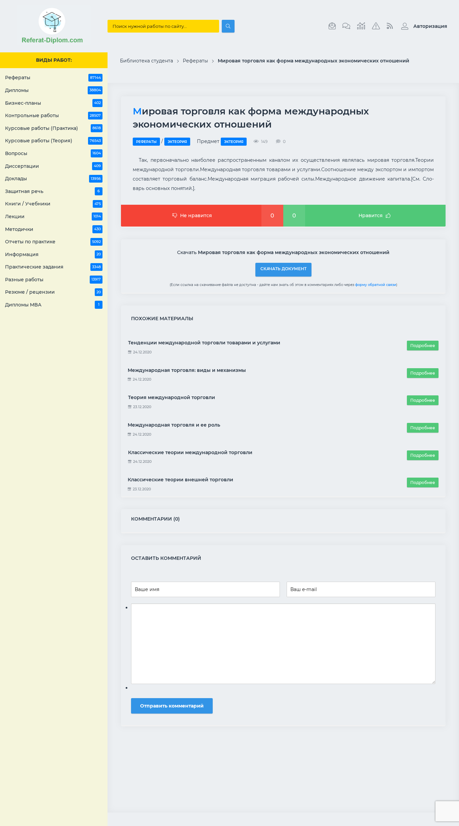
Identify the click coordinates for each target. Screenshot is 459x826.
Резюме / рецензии (53, 292)
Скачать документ (283, 268)
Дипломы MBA (52, 305)
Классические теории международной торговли (190, 452)
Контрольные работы (53, 115)
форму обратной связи (375, 285)
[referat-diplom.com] (54, 44)
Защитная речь (52, 191)
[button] (422, 26)
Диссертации (53, 166)
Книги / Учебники (53, 204)
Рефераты (53, 78)
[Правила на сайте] (376, 26)
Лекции (53, 216)
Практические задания (53, 267)
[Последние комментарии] (346, 26)
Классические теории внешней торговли (180, 480)
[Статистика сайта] (361, 26)
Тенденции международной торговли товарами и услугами (204, 343)
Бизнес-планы (53, 103)
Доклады (53, 179)
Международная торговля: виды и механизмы (187, 370)
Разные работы (53, 280)
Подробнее (422, 345)
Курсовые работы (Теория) (53, 141)
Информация (53, 254)
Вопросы (53, 153)
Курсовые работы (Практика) (53, 128)
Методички (53, 229)
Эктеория (177, 142)
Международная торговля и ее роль (174, 425)
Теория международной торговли (171, 397)
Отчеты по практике (53, 242)
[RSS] (389, 26)
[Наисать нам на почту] (332, 26)
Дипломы (53, 90)
